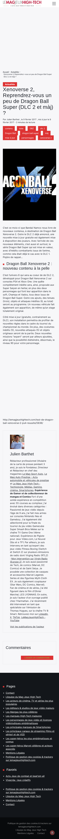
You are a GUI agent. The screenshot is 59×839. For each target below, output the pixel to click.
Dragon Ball (10, 133)
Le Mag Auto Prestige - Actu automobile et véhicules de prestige (29, 477)
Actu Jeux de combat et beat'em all (25, 776)
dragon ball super (30, 133)
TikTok (16, 617)
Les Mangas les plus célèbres (21, 711)
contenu (9, 128)
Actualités (10, 84)
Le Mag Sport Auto (32, 473)
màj (46, 133)
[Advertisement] (29, 29)
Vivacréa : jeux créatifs (18, 780)
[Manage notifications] (52, 832)
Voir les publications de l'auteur (27, 626)
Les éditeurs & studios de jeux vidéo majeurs (30, 708)
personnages (27, 138)
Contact (10, 692)
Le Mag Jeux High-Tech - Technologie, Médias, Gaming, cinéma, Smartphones (26, 486)
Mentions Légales (15, 752)
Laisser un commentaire (37, 658)
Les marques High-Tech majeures (24, 716)
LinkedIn (43, 614)
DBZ (32, 128)
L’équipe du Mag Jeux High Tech (23, 696)
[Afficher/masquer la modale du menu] (54, 3)
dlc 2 (42, 128)
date (21, 128)
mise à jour (10, 138)
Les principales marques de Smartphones (28, 727)
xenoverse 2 (46, 138)
